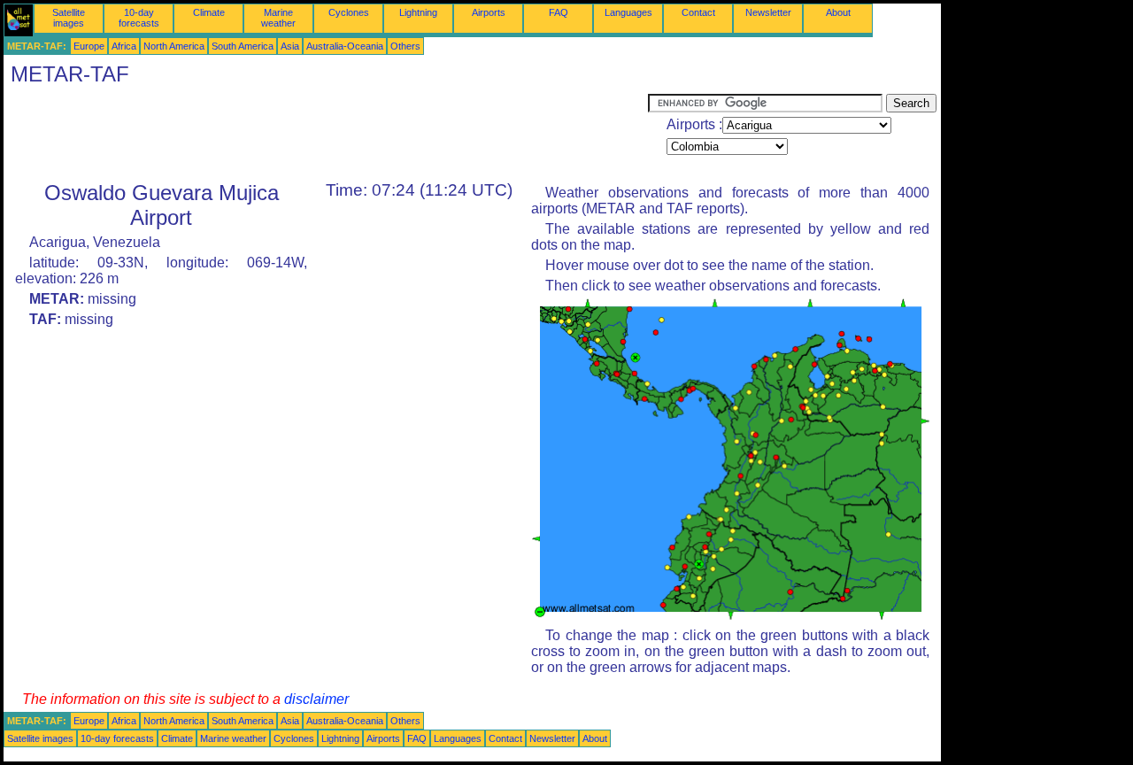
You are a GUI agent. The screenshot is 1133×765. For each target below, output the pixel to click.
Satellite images (68, 17)
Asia (290, 46)
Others (405, 46)
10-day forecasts (139, 17)
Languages (628, 12)
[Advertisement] (326, 134)
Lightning (418, 12)
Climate (209, 12)
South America (243, 46)
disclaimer (316, 699)
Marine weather (278, 17)
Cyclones (348, 12)
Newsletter (768, 12)
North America (173, 46)
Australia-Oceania (344, 46)
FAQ (558, 12)
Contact (698, 12)
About (838, 12)
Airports (488, 12)
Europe (88, 46)
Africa (124, 46)
